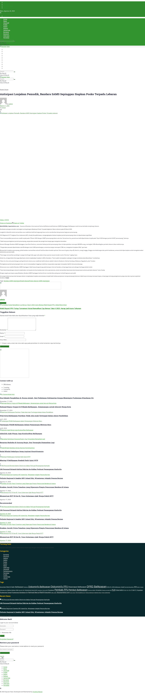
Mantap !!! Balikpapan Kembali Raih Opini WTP (19, 460)
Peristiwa (6, 38)
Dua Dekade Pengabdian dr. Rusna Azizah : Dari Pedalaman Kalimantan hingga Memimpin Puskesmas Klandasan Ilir (47, 398)
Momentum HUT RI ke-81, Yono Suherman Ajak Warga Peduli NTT (26, 496)
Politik (5, 25)
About (5, 2)
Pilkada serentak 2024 (107, 590)
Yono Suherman (106, 592)
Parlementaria (7, 571)
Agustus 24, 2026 (5, 514)
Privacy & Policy (8, 6)
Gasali (122, 587)
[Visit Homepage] (5, 46)
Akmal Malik (3, 587)
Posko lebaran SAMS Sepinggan (39, 281)
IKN (135, 587)
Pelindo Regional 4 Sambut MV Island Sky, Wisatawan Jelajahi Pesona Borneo (31, 478)
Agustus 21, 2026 (5, 523)
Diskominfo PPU (59, 586)
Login (5, 16)
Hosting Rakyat (37, 692)
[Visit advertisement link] (30, 289)
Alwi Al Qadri (10, 587)
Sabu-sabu (53, 592)
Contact (5, 8)
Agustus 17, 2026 (5, 531)
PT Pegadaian (139, 590)
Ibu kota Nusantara (129, 587)
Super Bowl (72, 592)
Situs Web (3, 340)
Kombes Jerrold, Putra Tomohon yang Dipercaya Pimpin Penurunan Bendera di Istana (34, 487)
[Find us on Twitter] (0, 13)
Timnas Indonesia (89, 592)
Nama (2, 333)
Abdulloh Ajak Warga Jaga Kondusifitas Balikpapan (21, 433)
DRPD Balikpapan (116, 587)
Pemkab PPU (61, 589)
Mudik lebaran (24, 281)
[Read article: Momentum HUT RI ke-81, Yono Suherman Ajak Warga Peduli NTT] (72, 533)
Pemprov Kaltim (91, 590)
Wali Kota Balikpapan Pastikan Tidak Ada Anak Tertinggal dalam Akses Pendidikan (34, 416)
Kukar (5, 562)
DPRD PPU (109, 587)
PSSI (130, 590)
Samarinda (6, 30)
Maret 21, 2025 (4, 106)
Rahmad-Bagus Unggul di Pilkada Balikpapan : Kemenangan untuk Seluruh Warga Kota (35, 407)
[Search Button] (14, 41)
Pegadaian (51, 590)
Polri (125, 590)
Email (2, 336)
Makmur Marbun (11, 590)
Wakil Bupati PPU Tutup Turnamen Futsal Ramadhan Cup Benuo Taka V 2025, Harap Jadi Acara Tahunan (40, 308)
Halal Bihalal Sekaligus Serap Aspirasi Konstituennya (21, 451)
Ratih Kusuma (45, 592)
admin (11, 104)
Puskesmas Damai (5, 592)
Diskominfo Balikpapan (39, 586)
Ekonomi (6, 34)
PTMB (133, 590)
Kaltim (5, 26)
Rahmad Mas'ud (34, 592)
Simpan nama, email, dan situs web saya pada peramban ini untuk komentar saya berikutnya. (31, 343)
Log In (2, 656)
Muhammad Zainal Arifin (31, 590)
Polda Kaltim (120, 590)
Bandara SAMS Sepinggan (12, 281)
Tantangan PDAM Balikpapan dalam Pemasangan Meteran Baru (25, 425)
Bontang (6, 32)
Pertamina (99, 590)
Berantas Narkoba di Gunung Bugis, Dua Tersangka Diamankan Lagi (27, 442)
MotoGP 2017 (22, 590)
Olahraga (6, 36)
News (5, 21)
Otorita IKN (45, 590)
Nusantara (40, 590)
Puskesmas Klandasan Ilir (20, 592)
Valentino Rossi (98, 592)
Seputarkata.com (63, 592)
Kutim (5, 564)
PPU (127, 590)
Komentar (3, 330)
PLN (113, 590)
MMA (17, 590)
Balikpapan (19, 587)
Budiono (26, 587)
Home (5, 19)
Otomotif (6, 23)
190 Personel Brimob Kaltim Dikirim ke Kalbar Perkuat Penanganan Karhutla (31, 469)
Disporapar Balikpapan (77, 587)
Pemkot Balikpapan (78, 589)
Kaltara (5, 28)
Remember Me (6, 632)
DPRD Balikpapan (96, 586)
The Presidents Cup (80, 592)
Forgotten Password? (6, 639)
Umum (6, 90)
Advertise (6, 4)
